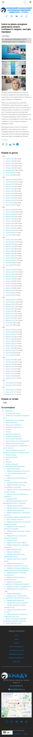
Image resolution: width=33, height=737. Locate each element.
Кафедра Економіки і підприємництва (19, 586)
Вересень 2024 (10, 216)
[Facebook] (6, 16)
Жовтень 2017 (10, 392)
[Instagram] (11, 16)
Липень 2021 (10, 311)
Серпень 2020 (10, 339)
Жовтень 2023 (10, 244)
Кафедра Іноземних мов (14, 582)
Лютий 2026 (9, 172)
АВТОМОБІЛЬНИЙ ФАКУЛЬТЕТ (15, 466)
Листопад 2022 (10, 272)
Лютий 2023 (9, 263)
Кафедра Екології (12, 540)
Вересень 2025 (10, 186)
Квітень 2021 (10, 318)
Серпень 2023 (10, 249)
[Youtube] (16, 16)
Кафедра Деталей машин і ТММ (17, 482)
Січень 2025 (9, 205)
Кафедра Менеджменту (14, 593)
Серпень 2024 (10, 219)
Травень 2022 (10, 286)
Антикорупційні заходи (13, 413)
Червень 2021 (10, 313)
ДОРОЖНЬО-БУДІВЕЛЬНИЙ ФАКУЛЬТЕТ (18, 517)
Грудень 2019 (10, 360)
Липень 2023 (10, 251)
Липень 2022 (10, 281)
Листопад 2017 (10, 390)
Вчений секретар (11, 455)
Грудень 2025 (10, 179)
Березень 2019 (10, 378)
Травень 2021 (10, 316)
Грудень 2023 (10, 239)
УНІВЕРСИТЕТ (9, 411)
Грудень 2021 (10, 300)
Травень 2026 (10, 166)
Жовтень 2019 (10, 364)
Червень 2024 (10, 223)
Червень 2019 (10, 371)
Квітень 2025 (10, 198)
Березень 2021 (10, 320)
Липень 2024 (10, 221)
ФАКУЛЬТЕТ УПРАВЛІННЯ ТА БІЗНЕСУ (17, 584)
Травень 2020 (10, 346)
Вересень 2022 (10, 276)
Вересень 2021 (10, 306)
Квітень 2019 (10, 376)
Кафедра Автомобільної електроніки (18, 471)
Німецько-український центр (15, 443)
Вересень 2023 (10, 246)
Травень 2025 (10, 196)
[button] (2, 144)
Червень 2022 (10, 283)
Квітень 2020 (10, 348)
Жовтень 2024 (10, 214)
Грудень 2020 (10, 330)
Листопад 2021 (10, 302)
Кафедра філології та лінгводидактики (19, 508)
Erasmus (8, 432)
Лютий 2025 (9, 203)
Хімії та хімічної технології (15, 519)
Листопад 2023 (10, 242)
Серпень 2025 (10, 189)
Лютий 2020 (9, 353)
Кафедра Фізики (12, 499)
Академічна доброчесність (14, 427)
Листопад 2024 (10, 212)
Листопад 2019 (10, 362)
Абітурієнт (9, 462)
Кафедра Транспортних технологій (17, 603)
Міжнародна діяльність (13, 434)
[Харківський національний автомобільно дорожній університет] (16, 9)
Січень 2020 (9, 355)
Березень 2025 (10, 200)
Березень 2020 (10, 350)
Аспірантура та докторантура (15, 420)
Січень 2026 (9, 175)
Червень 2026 (10, 163)
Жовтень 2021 (10, 304)
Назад (5, 140)
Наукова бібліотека (12, 422)
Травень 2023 (10, 256)
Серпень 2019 (10, 369)
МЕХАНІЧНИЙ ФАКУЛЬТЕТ (14, 549)
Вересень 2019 (10, 366)
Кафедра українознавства (15, 506)
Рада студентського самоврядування (17, 441)
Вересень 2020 (10, 336)
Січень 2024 (9, 235)
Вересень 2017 (10, 394)
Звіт (5, 402)
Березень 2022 (10, 290)
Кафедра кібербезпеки (14, 552)
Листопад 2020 (10, 332)
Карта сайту (16, 661)
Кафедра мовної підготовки (15, 510)
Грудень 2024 (10, 209)
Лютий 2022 (9, 293)
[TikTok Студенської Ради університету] (26, 16)
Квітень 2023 (10, 258)
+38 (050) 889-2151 (17, 686)
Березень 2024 (10, 230)
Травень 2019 (10, 373)
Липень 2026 (10, 161)
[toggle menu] (3, 2)
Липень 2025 (10, 191)
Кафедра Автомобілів (13, 469)
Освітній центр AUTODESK (14, 439)
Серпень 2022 (10, 279)
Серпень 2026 (10, 159)
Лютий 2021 (9, 323)
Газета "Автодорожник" (16, 646)
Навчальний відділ (12, 457)
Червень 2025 (10, 193)
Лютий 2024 (9, 233)
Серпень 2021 (10, 309)
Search (25, 1)
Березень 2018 (10, 385)
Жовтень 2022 (10, 274)
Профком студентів (12, 464)
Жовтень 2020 (10, 334)
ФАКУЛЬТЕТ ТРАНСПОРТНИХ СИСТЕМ (18, 598)
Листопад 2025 (10, 182)
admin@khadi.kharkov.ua (17, 689)
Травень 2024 (10, 226)
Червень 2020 (10, 343)
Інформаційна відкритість (16, 658)
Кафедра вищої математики (15, 600)
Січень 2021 (9, 325)
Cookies (25, 734)
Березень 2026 (10, 170)
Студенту (8, 429)
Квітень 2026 (10, 168)
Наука (7, 459)
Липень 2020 (10, 341)
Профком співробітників (13, 436)
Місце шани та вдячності (13, 425)
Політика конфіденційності (13, 734)
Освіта (17, 635)
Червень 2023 (10, 253)
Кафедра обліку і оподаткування (17, 596)
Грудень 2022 (10, 269)
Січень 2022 (9, 295)
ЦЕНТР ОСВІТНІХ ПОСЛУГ (14, 623)
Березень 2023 (10, 260)
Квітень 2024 (10, 228)
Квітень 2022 (10, 288)
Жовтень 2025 (10, 184)
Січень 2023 (9, 265)
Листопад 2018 (10, 383)
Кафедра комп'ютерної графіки (16, 543)
